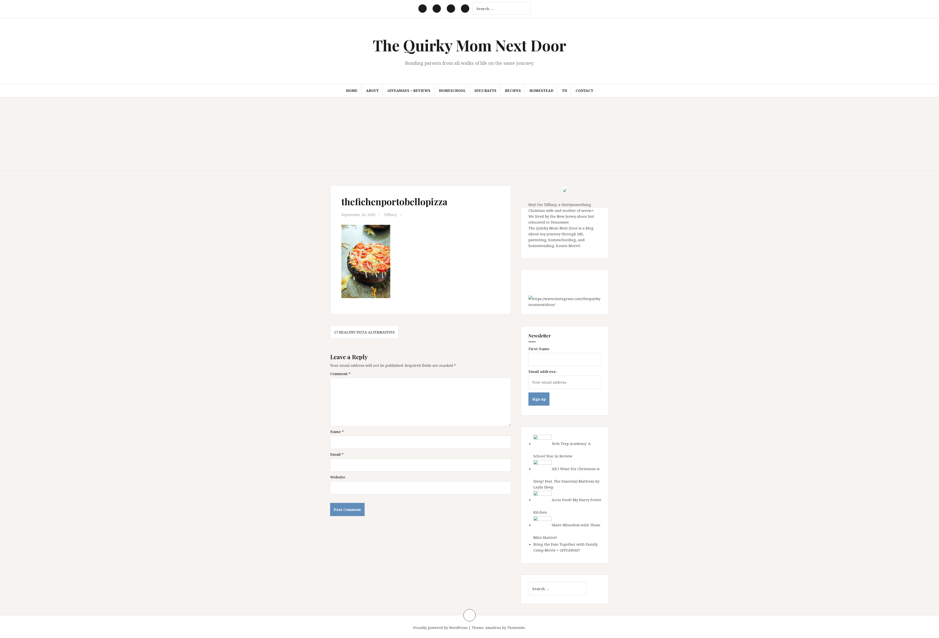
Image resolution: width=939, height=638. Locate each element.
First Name (538, 348)
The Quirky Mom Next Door (469, 45)
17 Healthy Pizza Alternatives (364, 332)
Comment (340, 373)
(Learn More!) (568, 245)
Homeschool (452, 90)
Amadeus (493, 627)
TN (564, 90)
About (372, 90)
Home (352, 90)
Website (337, 477)
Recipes (513, 90)
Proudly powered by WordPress (440, 627)
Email (337, 454)
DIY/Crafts (485, 90)
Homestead (541, 90)
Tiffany (390, 214)
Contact (584, 90)
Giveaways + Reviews (408, 90)
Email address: (542, 371)
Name (337, 431)
